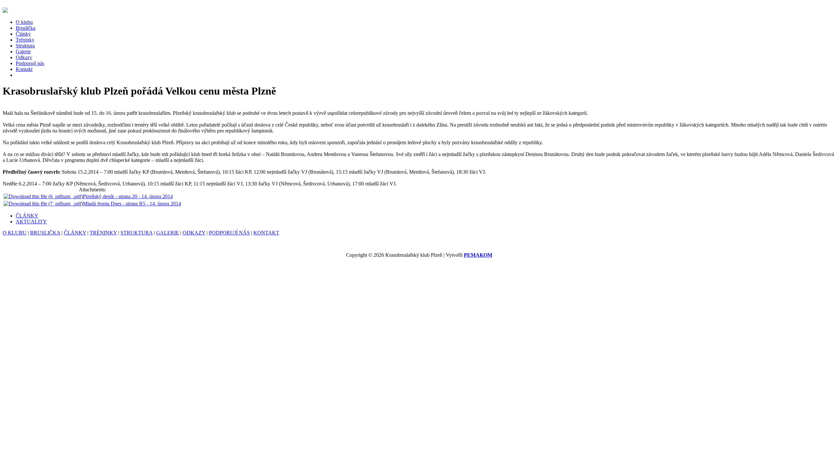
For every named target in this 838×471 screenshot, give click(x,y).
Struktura (25, 45)
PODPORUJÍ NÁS (229, 233)
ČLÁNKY (27, 215)
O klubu (24, 22)
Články (23, 34)
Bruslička (25, 28)
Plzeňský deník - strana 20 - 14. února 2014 (128, 196)
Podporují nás (30, 63)
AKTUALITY (31, 221)
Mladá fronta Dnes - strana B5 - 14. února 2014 (132, 203)
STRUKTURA (136, 233)
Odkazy (24, 57)
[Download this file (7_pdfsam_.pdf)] (43, 203)
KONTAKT (266, 233)
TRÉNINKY (103, 233)
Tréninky (25, 40)
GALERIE (167, 233)
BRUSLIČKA (45, 233)
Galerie (23, 51)
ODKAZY (194, 233)
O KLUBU (15, 233)
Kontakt (24, 69)
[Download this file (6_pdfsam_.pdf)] (43, 196)
